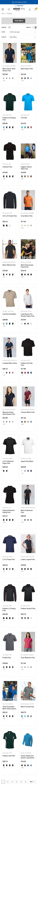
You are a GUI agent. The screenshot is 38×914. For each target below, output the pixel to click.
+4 (4, 375)
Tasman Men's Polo (28, 412)
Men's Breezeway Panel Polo (27, 266)
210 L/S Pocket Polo (10, 216)
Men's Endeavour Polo (27, 511)
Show (3, 32)
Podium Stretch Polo (28, 608)
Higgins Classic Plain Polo (26, 168)
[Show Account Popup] (30, 9)
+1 (22, 375)
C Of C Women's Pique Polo (8, 462)
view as (28, 27)
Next (31, 781)
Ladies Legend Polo (28, 559)
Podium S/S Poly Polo (27, 364)
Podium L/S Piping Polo (9, 609)
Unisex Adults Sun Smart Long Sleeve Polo (27, 757)
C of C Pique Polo (9, 559)
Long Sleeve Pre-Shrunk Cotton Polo (27, 315)
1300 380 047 (19, 5)
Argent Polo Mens (27, 461)
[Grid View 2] (36, 27)
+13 (22, 228)
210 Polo (24, 118)
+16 (22, 277)
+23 (4, 129)
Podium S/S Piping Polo (9, 119)
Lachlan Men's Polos (10, 363)
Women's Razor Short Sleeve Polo (9, 413)
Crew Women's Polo (28, 658)
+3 (22, 473)
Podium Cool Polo (9, 756)
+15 (22, 522)
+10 (4, 179)
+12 (4, 80)
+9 (22, 718)
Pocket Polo (7, 658)
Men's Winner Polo (9, 265)
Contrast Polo (7, 167)
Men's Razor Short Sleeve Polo (9, 70)
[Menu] (3, 9)
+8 (22, 669)
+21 (22, 179)
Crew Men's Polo (26, 216)
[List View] (33, 27)
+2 (4, 571)
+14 (22, 80)
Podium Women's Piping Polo (9, 511)
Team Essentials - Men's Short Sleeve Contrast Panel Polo (9, 708)
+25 (22, 424)
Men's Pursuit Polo (27, 707)
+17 (22, 571)
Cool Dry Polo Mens (9, 314)
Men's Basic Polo (27, 69)
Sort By (3, 37)
